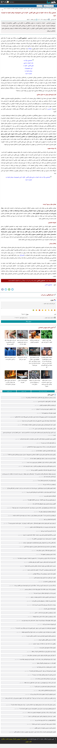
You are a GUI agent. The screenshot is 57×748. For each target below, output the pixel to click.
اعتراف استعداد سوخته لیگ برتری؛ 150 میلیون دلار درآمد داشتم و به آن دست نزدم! (39, 421)
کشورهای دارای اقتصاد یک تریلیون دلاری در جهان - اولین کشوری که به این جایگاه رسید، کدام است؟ (36, 628)
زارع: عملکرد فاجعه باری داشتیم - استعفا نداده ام (46, 451)
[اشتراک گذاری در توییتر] (5, 291)
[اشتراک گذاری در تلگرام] (12, 291)
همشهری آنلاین (48, 285)
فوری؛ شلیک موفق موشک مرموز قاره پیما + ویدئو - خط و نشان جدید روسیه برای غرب (38, 620)
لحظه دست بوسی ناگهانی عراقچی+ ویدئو (47, 640)
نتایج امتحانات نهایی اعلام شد (22, 381)
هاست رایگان (5, 739)
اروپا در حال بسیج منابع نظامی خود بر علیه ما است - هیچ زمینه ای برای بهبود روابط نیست (38, 659)
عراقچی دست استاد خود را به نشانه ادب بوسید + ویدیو (44, 644)
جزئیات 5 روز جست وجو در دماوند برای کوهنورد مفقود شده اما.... (22, 342)
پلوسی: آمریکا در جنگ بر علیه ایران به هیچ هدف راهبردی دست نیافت (41, 712)
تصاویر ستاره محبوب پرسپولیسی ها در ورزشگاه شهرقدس (44, 574)
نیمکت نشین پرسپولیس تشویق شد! (48, 554)
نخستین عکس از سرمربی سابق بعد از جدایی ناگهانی (45, 728)
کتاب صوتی (28, 742)
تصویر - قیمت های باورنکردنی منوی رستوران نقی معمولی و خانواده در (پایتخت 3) (39, 425)
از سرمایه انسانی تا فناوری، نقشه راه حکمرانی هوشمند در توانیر (43, 597)
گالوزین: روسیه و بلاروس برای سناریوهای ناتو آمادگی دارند (44, 504)
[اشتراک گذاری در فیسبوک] (2, 291)
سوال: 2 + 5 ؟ (25, 314)
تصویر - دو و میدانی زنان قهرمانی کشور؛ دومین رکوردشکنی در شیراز (42, 716)
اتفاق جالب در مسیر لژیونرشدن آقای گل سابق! (46, 663)
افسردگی (21, 255)
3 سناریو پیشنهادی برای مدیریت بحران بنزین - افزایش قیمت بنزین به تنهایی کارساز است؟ (37, 708)
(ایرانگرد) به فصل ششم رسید (50, 496)
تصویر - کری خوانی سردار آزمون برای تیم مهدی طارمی (45, 577)
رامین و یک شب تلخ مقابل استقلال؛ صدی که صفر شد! (45, 593)
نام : (55, 314)
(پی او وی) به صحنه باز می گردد (49, 624)
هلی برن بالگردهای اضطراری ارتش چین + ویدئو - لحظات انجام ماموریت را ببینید (39, 535)
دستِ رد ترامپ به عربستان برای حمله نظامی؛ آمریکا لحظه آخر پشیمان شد (41, 397)
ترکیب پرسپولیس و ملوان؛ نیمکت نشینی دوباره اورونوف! (44, 616)
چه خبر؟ (11, 2)
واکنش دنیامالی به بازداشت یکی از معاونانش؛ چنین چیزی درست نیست (41, 462)
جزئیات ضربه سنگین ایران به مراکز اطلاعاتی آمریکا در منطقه (44, 651)
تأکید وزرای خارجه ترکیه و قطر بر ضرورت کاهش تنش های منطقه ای (42, 562)
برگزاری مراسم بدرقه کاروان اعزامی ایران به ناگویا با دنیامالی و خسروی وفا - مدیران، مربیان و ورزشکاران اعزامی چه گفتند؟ (32, 454)
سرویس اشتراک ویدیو (15, 739)
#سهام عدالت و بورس (48, 6)
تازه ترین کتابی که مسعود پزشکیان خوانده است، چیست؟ (44, 675)
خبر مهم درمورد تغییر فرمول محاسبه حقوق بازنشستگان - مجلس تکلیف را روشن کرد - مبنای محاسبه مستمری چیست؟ (32, 523)
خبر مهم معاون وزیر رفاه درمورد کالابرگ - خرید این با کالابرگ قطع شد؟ (42, 500)
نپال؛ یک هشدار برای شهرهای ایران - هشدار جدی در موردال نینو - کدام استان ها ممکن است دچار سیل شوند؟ (34, 361)
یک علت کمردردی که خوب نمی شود (22, 358)
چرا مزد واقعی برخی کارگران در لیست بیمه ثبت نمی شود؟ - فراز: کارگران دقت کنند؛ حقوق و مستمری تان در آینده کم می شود (30, 698)
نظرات (52, 300)
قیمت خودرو (9, 391)
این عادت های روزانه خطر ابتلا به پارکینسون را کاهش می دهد (10, 342)
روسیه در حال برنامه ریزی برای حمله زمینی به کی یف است (44, 605)
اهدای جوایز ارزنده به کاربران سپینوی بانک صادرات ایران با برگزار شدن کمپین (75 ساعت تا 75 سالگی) (35, 417)
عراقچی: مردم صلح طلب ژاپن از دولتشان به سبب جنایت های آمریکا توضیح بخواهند (39, 632)
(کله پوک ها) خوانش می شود (50, 519)
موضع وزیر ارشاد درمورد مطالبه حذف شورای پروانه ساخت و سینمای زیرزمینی (40, 589)
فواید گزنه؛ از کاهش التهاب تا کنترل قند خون (46, 341)
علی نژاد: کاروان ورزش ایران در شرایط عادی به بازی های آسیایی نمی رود (41, 492)
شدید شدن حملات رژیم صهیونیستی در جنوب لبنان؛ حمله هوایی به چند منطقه (40, 682)
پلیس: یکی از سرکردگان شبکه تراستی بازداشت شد (45, 679)
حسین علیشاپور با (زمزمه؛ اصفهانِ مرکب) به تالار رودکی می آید (43, 694)
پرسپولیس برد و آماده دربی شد (49, 484)
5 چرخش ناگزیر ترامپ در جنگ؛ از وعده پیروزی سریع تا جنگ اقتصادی (41, 447)
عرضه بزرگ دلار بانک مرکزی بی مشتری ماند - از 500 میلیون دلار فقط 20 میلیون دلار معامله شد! (37, 558)
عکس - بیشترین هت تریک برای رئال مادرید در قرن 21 (44, 428)
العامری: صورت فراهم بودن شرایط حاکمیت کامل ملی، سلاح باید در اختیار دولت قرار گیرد (38, 439)
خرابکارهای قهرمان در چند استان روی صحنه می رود (45, 720)
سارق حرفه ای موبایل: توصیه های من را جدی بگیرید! (45, 686)
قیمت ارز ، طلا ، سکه (43, 391)
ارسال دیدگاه (28, 321)
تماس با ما (24, 739)
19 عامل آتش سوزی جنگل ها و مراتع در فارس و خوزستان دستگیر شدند (10, 382)
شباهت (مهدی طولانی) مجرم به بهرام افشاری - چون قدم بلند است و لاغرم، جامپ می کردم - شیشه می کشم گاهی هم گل (46, 362)
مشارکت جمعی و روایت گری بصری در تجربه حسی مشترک (44, 724)
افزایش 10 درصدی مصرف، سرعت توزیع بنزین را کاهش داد (44, 539)
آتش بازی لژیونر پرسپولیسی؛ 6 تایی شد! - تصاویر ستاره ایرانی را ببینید (41, 570)
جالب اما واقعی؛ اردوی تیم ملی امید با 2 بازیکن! (46, 409)
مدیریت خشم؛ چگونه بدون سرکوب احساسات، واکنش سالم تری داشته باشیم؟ (46, 383)
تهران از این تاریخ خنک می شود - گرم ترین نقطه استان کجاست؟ (42, 671)
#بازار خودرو (39, 6)
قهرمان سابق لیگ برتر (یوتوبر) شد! (49, 413)
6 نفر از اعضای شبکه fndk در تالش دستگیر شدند (10, 358)
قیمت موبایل (23, 391)
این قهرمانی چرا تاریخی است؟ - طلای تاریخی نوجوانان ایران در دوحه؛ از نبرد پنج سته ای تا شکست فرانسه (34, 515)
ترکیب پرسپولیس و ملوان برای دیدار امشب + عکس (45, 612)
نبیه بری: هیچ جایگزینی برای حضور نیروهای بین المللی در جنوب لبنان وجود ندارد (39, 466)
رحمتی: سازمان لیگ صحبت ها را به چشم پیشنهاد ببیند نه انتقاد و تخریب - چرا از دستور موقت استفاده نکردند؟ (33, 705)
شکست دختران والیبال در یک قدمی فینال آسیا (46, 667)
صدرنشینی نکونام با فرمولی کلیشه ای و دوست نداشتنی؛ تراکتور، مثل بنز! (41, 636)
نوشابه (30, 49)
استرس (49, 109)
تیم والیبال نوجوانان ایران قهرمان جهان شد (47, 511)
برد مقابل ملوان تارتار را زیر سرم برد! (48, 443)
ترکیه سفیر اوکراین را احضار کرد (49, 581)
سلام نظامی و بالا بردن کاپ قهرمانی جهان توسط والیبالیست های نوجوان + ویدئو (39, 543)
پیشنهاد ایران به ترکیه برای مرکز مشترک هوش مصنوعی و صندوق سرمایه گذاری (40, 546)
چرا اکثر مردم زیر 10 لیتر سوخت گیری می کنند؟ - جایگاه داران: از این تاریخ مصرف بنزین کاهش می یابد (35, 585)
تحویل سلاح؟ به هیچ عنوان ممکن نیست (47, 647)
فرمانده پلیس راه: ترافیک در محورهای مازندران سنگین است (34, 382)
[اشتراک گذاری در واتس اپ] (9, 291)
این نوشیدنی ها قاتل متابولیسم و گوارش (34, 341)
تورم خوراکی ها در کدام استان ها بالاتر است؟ (47, 480)
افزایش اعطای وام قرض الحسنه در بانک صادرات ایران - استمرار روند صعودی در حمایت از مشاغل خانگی (35, 732)
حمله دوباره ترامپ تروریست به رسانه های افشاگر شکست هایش (43, 527)
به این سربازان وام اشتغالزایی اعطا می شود (47, 690)
